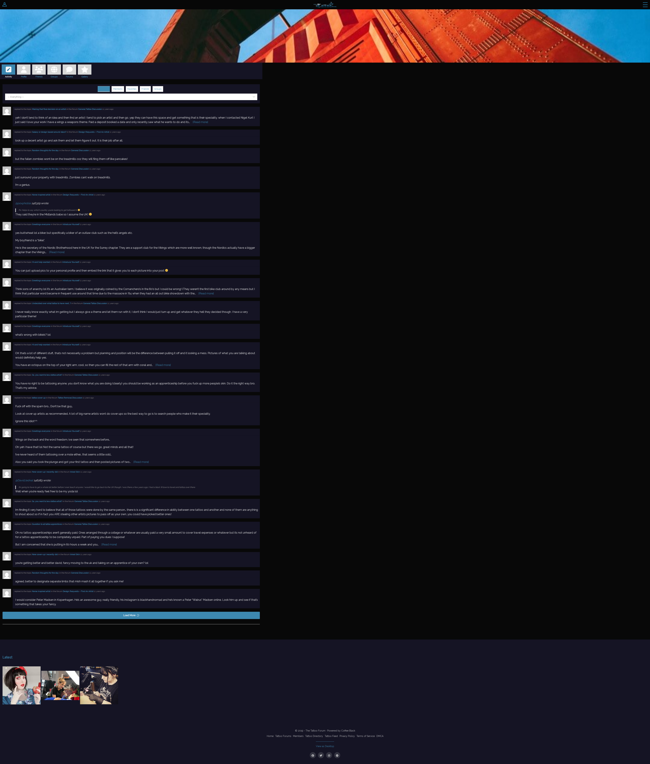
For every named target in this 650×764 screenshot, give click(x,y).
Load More (129, 615)
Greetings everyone (41, 224)
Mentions (117, 89)
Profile (24, 76)
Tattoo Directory (314, 736)
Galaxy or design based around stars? (49, 132)
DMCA (379, 736)
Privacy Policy (347, 736)
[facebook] (313, 755)
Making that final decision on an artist (49, 109)
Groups (54, 76)
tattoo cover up (39, 398)
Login (4, 4)
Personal (103, 89)
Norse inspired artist (41, 195)
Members (298, 736)
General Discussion (80, 150)
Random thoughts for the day (45, 150)
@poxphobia (23, 203)
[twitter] (321, 755)
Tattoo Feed (331, 736)
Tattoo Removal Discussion (70, 398)
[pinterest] (337, 755)
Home (270, 736)
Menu (645, 4)
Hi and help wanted (41, 262)
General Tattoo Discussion (90, 109)
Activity (8, 76)
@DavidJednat (24, 480)
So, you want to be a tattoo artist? (47, 375)
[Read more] (200, 122)
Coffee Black (348, 730)
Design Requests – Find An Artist (94, 132)
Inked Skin (75, 472)
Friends (39, 76)
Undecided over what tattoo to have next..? (51, 303)
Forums (69, 76)
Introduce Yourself (71, 224)
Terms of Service (365, 736)
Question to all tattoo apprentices (47, 524)
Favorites (131, 89)
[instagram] (329, 755)
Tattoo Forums (283, 736)
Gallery (84, 76)
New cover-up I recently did (45, 472)
